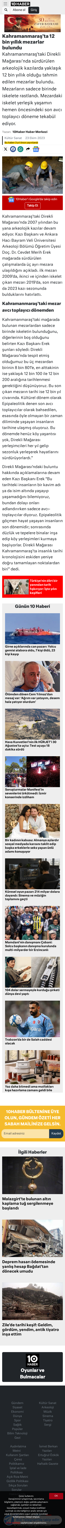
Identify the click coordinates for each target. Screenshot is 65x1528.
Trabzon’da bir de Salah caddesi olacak (28, 1041)
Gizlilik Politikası (17, 1481)
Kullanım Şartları (17, 1455)
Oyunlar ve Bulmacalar (32, 1373)
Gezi (17, 1438)
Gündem (17, 1403)
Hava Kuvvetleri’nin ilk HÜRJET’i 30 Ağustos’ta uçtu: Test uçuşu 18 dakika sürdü (30, 746)
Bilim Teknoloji (17, 1433)
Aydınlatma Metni (18, 1448)
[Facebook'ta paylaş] (13, 149)
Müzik (48, 1411)
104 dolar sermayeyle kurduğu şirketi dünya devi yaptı (32, 992)
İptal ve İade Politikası (18, 1470)
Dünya (17, 1416)
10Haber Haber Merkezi (29, 132)
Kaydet (56, 1133)
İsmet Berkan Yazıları (48, 1448)
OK (56, 1496)
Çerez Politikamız (16, 1461)
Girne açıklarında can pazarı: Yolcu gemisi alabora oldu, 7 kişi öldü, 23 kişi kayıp (30, 650)
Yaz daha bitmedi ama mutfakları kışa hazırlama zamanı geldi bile (29, 1088)
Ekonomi (17, 1411)
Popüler (17, 1429)
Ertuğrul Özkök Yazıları (48, 1457)
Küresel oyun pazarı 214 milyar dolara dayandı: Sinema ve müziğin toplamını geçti (32, 896)
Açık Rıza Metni (17, 1477)
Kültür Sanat (13, 138)
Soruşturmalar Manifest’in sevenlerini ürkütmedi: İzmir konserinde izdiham (25, 793)
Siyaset (17, 1407)
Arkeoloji (48, 1407)
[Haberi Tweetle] (6, 149)
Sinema (47, 1416)
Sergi (47, 1425)
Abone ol (19, 10)
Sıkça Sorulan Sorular (18, 1487)
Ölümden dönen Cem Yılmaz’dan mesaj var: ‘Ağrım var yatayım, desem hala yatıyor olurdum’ (32, 698)
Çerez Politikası (13, 1523)
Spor (17, 1420)
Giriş (34, 10)
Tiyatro (48, 1420)
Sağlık (17, 1425)
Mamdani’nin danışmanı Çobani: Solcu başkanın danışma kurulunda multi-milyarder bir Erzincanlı (30, 946)
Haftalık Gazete (47, 1464)
